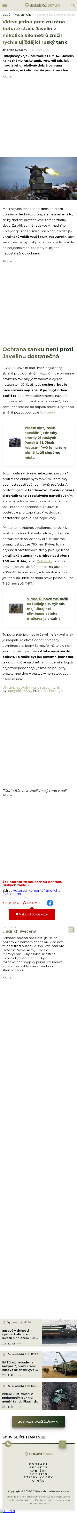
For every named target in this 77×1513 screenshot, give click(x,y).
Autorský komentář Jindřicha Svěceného (31, 892)
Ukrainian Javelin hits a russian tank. (31, 687)
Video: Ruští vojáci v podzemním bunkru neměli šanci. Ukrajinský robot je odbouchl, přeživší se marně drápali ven (20, 1403)
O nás (38, 1480)
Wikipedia (47, 412)
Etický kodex (38, 1477)
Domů (6, 14)
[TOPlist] (7, 1511)
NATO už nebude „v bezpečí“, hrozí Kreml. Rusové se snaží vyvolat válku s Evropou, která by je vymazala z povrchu (20, 1372)
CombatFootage (49, 691)
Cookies (39, 1474)
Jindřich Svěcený (14, 49)
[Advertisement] (38, 116)
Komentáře (23, 14)
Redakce (38, 1467)
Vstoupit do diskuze (33, 914)
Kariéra (38, 1470)
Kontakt (38, 1464)
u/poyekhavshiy (19, 691)
